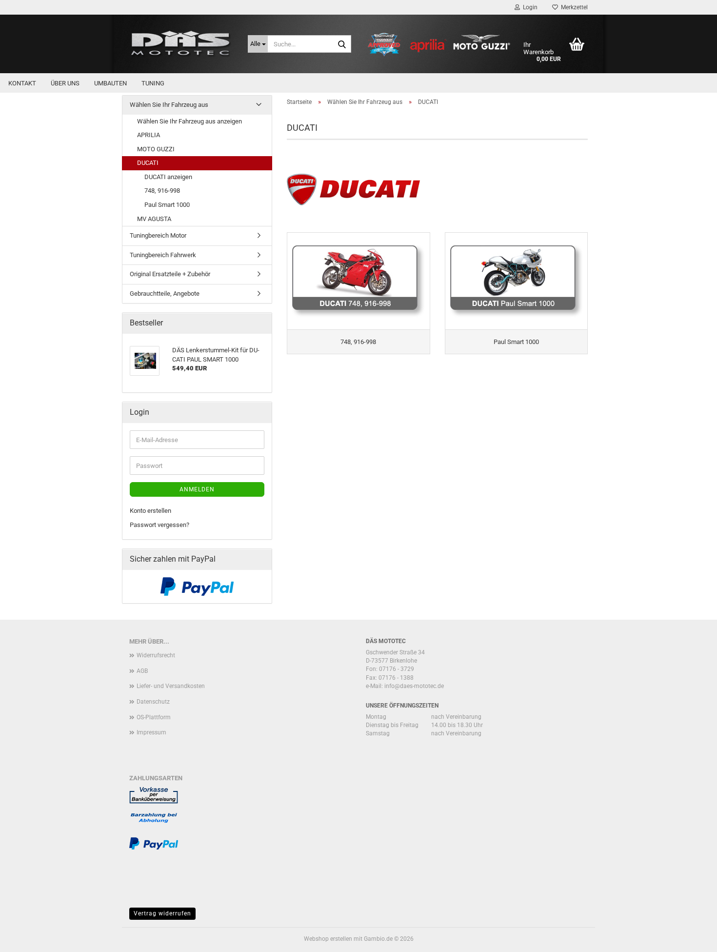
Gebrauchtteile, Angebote (164, 293)
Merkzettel (573, 7)
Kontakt (22, 83)
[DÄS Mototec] (181, 43)
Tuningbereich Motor (158, 235)
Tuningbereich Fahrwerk (163, 255)
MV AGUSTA (154, 219)
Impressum (151, 732)
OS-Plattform (154, 717)
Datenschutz (153, 701)
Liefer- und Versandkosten (171, 686)
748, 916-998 (162, 190)
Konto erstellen (150, 510)
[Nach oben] (690, 937)
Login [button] (529, 7)
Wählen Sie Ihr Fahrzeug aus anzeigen (189, 121)
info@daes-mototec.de (414, 686)
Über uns (65, 83)
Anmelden (197, 489)
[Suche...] (342, 44)
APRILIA (148, 135)
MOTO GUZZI (156, 149)
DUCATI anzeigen (168, 177)
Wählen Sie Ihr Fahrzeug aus (169, 104)
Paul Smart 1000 (167, 204)
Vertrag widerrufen (162, 913)
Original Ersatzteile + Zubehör (170, 274)
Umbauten (110, 83)
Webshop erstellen (328, 938)
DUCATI (148, 162)
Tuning (152, 83)
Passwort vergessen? (159, 524)
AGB (142, 671)
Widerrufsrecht (156, 655)
